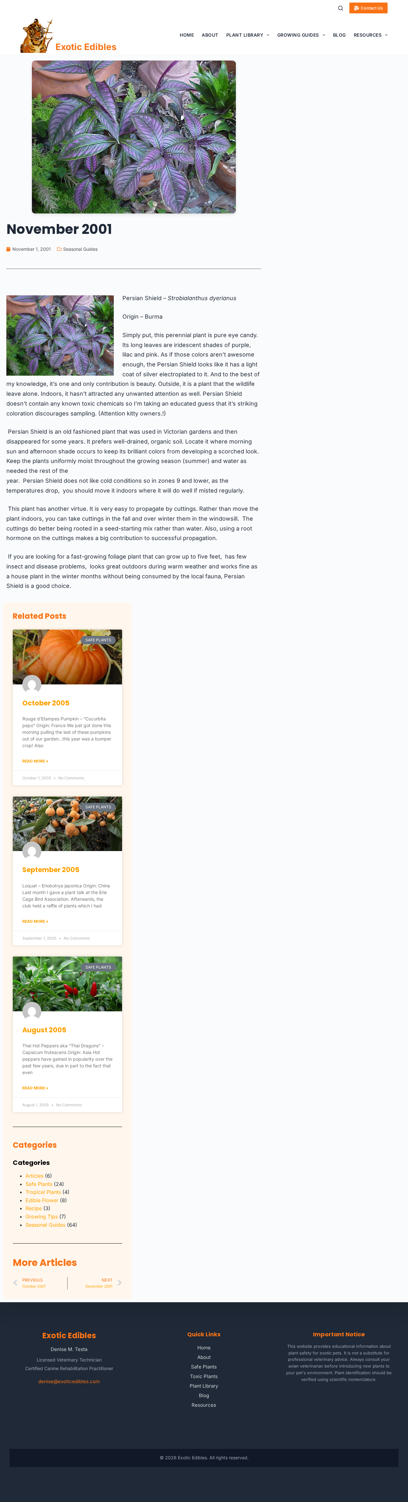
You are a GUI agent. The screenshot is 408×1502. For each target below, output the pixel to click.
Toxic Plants (204, 1376)
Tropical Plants (43, 1192)
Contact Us (372, 8)
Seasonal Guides (80, 249)
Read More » (35, 761)
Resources (368, 35)
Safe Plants (39, 1184)
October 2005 (45, 703)
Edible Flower (42, 1200)
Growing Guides (298, 35)
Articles (34, 1176)
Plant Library (245, 35)
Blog (339, 35)
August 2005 (44, 1030)
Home (187, 35)
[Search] (340, 8)
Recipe (34, 1208)
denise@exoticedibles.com (69, 1381)
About (210, 35)
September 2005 (50, 869)
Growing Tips (42, 1216)
